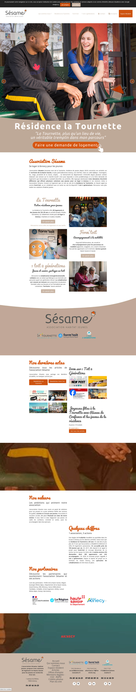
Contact (102, 14)
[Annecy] (68, 636)
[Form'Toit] (92, 662)
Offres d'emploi (55, 672)
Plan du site (56, 681)
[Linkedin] (93, 683)
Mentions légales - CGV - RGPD (56, 675)
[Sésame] (32, 660)
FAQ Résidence (76, 668)
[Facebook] (74, 683)
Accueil (55, 661)
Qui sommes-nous (56, 663)
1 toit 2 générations (88, 14)
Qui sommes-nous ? (44, 14)
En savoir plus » (74, 428)
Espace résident (56, 667)
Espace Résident (125, 14)
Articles (56, 670)
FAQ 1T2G (107, 668)
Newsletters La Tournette (38, 382)
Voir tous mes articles (77, 431)
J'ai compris (65, 5)
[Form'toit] (68, 336)
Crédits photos (55, 679)
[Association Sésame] (15, 13)
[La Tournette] (47, 336)
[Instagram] (78, 683)
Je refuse (76, 5)
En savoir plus (48, 221)
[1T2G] (89, 335)
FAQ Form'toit (91, 668)
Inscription (114, 14)
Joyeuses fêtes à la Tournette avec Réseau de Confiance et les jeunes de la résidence (87, 414)
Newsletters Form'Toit (57, 381)
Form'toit (75, 14)
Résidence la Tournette (61, 14)
